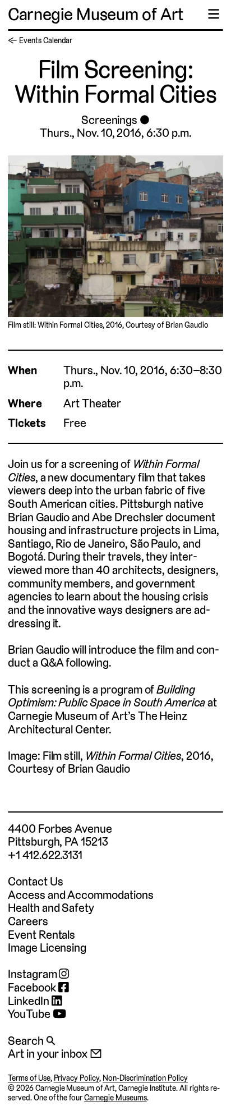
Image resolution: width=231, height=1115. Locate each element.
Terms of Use (29, 1078)
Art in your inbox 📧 (55, 1053)
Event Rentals (41, 934)
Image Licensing (47, 947)
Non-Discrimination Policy (145, 1078)
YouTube (30, 1014)
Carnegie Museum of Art (95, 14)
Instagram (33, 974)
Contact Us (35, 881)
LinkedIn (30, 1001)
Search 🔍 (31, 1040)
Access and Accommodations (81, 894)
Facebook (33, 987)
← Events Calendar (40, 40)
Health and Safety (51, 907)
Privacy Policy (77, 1078)
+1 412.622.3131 (45, 854)
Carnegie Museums (115, 1098)
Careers (28, 921)
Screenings (109, 119)
